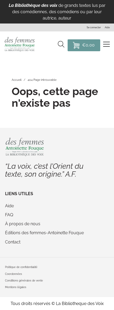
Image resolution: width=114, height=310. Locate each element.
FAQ (9, 214)
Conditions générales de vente (24, 280)
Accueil (16, 80)
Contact (12, 242)
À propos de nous (22, 223)
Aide (9, 205)
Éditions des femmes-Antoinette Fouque (44, 232)
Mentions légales (15, 287)
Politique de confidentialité (21, 267)
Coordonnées (13, 273)
